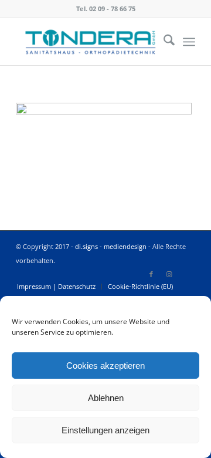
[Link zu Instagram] (169, 274)
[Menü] (189, 42)
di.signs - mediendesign (111, 246)
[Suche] (163, 41)
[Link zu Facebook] (151, 274)
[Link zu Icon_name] (186, 274)
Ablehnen (106, 398)
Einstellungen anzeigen (105, 430)
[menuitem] (163, 41)
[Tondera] (87, 41)
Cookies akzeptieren (105, 366)
